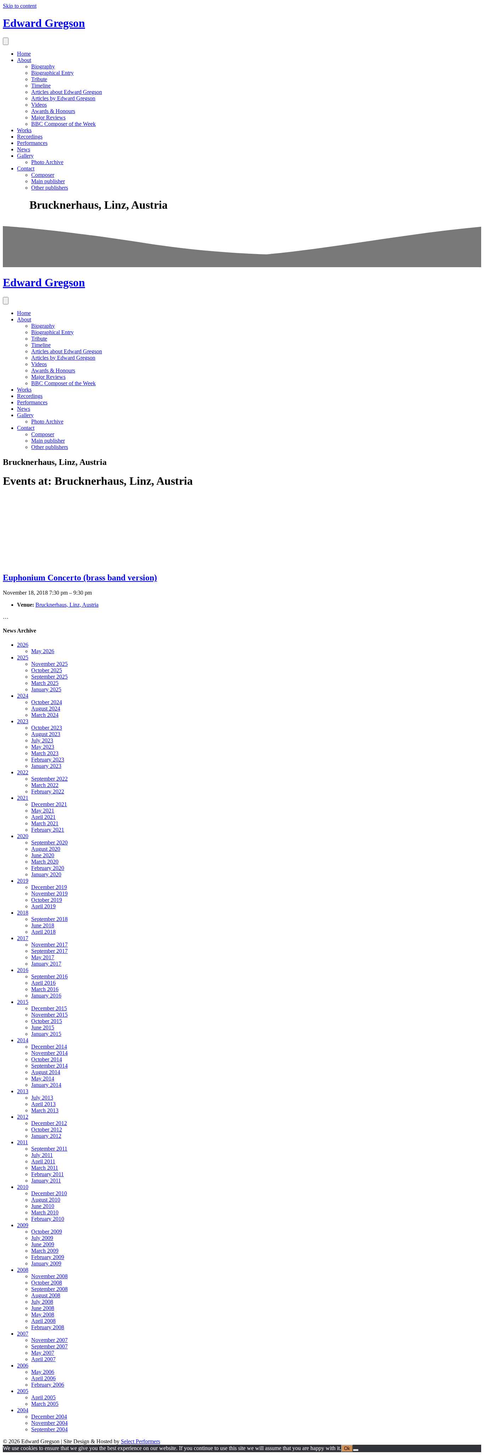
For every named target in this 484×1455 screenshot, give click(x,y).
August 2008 (45, 1295)
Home (24, 54)
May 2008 (42, 1314)
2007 (22, 1334)
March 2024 (44, 715)
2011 (22, 1142)
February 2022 (47, 791)
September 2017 (49, 951)
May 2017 (42, 957)
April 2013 (43, 1104)
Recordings (30, 137)
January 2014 (46, 1085)
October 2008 (46, 1283)
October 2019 (46, 900)
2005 (22, 1391)
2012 (22, 1117)
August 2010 (45, 1200)
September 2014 (49, 1066)
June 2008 (42, 1308)
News (23, 149)
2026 (22, 645)
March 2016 (44, 989)
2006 (22, 1366)
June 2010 (42, 1206)
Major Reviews (48, 117)
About (24, 60)
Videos (39, 105)
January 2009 (46, 1263)
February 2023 (47, 760)
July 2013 (42, 1098)
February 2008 (47, 1327)
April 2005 (43, 1397)
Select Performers (140, 1441)
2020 (22, 836)
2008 (22, 1270)
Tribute (39, 79)
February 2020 (47, 868)
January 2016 (46, 996)
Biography (43, 66)
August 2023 (45, 734)
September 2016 (49, 976)
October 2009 (46, 1232)
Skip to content (19, 6)
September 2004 (49, 1429)
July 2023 (42, 740)
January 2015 (46, 1034)
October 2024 (46, 702)
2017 (22, 938)
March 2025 (44, 683)
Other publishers (49, 188)
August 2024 (45, 709)
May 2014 (42, 1078)
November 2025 (49, 664)
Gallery (25, 156)
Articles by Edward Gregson (63, 98)
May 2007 (42, 1353)
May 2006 (42, 1372)
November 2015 (49, 1015)
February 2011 (47, 1174)
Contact (25, 168)
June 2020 (42, 855)
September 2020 (49, 842)
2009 (22, 1225)
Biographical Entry (52, 73)
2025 (22, 658)
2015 (22, 1002)
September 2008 (49, 1289)
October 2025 (46, 670)
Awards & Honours (53, 111)
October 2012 (46, 1130)
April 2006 (43, 1378)
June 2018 (42, 925)
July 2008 (42, 1302)
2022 (22, 772)
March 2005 (44, 1404)
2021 (22, 798)
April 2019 (43, 906)
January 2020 (46, 874)
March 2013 (44, 1110)
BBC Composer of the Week (63, 124)
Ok (347, 1448)
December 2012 (49, 1123)
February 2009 (47, 1257)
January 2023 (46, 766)
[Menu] (6, 41)
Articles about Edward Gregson (66, 92)
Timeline (41, 86)
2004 (22, 1410)
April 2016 (43, 983)
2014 (22, 1040)
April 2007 (43, 1359)
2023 (22, 721)
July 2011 (42, 1155)
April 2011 (43, 1161)
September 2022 (49, 779)
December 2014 (49, 1047)
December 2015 (49, 1008)
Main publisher (48, 181)
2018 (22, 913)
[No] (356, 1450)
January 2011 (46, 1181)
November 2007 (49, 1340)
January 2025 (46, 689)
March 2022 (44, 785)
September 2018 (49, 919)
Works (24, 130)
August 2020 (45, 849)
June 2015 (42, 1027)
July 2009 (42, 1238)
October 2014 (46, 1059)
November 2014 (49, 1053)
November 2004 (49, 1423)
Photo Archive (47, 162)
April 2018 (43, 932)
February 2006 (47, 1385)
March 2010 (44, 1212)
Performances (32, 143)
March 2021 (44, 823)
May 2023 (42, 747)
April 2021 (43, 817)
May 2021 (42, 811)
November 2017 (49, 945)
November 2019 (49, 894)
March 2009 (44, 1251)
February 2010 (47, 1219)
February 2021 (47, 830)
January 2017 (46, 964)
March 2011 (44, 1168)
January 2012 (46, 1136)
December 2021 (49, 804)
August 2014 (45, 1072)
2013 (22, 1091)
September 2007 (49, 1346)
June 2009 (42, 1244)
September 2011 (49, 1149)
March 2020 (44, 862)
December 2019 (49, 887)
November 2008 (49, 1276)
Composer (42, 175)
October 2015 (46, 1021)
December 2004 (49, 1417)
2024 (22, 696)
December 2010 (49, 1193)
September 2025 (49, 677)
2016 (22, 970)
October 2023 (46, 728)
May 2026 (42, 651)
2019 (22, 881)
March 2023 (44, 753)
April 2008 (43, 1321)
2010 (22, 1187)
